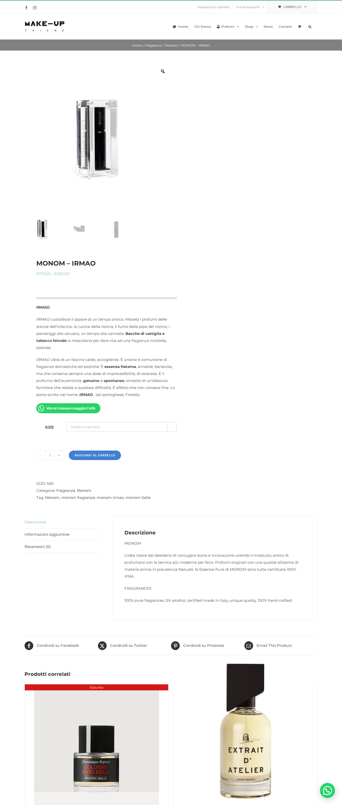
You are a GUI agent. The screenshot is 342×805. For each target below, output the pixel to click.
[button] (309, 26)
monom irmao (110, 497)
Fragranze (65, 490)
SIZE (49, 427)
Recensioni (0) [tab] (38, 546)
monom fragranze (78, 497)
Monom (84, 490)
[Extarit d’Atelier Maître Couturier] (245, 731)
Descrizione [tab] (35, 522)
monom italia (137, 497)
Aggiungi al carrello (95, 455)
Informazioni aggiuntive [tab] (47, 534)
